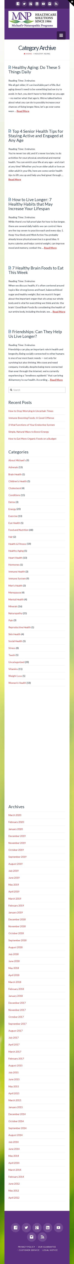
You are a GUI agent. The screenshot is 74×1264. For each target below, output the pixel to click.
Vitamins (13, 668)
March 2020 (14, 815)
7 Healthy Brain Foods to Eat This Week (36, 270)
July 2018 (13, 954)
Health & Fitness (17, 543)
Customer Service (29, 1250)
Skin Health (14, 634)
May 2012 (13, 1190)
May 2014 (13, 1155)
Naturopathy (15, 613)
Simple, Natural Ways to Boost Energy (28, 431)
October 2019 (16, 849)
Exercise (13, 515)
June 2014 (14, 1148)
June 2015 (14, 1079)
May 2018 (13, 968)
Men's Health (15, 585)
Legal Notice (50, 1250)
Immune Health (16, 571)
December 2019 (17, 835)
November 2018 (17, 926)
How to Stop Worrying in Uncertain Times (30, 410)
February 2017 (16, 1058)
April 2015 (13, 1093)
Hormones (14, 564)
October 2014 (16, 1121)
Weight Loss (15, 675)
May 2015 (13, 1086)
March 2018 (14, 982)
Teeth (11, 655)
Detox (11, 501)
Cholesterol (14, 488)
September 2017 (17, 1023)
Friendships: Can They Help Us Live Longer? (35, 333)
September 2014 (17, 1128)
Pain (10, 620)
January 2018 (15, 995)
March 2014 (14, 1169)
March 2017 (14, 1051)
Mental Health (16, 599)
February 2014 (16, 1176)
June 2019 (14, 877)
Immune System (17, 578)
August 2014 (15, 1135)
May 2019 (13, 884)
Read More (23, 111)
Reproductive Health (19, 627)
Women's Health (17, 682)
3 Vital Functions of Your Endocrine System (31, 424)
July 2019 (13, 870)
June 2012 (14, 1183)
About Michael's (17, 460)
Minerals (13, 606)
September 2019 (17, 856)
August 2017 (15, 1030)
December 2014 (17, 1114)
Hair (10, 536)
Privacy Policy (26, 1247)
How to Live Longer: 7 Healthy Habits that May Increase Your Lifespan (30, 204)
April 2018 (13, 975)
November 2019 (17, 842)
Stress (11, 648)
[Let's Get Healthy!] (32, 19)
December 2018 (17, 919)
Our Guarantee (47, 1247)
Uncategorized (16, 662)
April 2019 (13, 891)
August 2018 (15, 947)
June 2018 (14, 961)
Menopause (14, 592)
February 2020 (16, 821)
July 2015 (13, 1072)
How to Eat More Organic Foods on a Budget (32, 438)
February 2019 (16, 905)
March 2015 (14, 1100)
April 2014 (13, 1162)
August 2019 (15, 863)
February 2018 (16, 988)
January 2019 (15, 912)
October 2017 (16, 1016)
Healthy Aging (16, 550)
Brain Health (15, 474)
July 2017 (13, 1037)
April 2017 (13, 1044)
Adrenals (13, 467)
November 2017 (17, 1009)
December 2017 (17, 1002)
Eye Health (14, 522)
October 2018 (16, 933)
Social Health (15, 641)
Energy (12, 509)
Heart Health (15, 557)
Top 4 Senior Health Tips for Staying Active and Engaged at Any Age (35, 136)
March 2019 (14, 898)
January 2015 (15, 1107)
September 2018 (17, 940)
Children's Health (17, 481)
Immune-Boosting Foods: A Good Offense (31, 417)
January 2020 (15, 829)
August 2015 (15, 1065)
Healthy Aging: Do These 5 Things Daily (34, 69)
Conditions (14, 495)
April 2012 (13, 1197)
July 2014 (13, 1141)
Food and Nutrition (18, 529)
